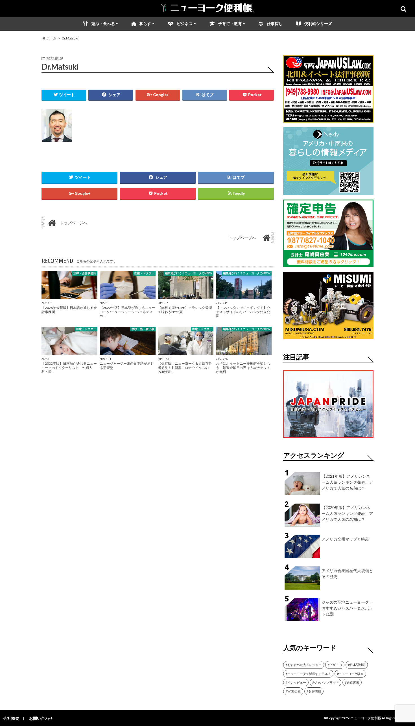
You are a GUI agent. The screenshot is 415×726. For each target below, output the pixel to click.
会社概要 (11, 718)
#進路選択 (352, 682)
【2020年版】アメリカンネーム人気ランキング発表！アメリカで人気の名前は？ (347, 513)
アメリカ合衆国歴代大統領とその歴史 (347, 573)
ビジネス (185, 23)
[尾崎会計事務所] (328, 263)
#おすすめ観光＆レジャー (304, 665)
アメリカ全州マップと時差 (345, 539)
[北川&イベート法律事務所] (328, 119)
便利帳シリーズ (318, 23)
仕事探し (275, 23)
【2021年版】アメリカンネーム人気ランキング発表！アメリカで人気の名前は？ (347, 482)
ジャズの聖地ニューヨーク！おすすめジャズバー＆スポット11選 (347, 608)
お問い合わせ (41, 718)
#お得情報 (314, 691)
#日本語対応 (356, 665)
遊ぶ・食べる (103, 23)
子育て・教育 (230, 23)
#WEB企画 (293, 691)
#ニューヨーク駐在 (350, 674)
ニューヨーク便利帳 (366, 718)
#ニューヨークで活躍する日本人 (308, 674)
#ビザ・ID (335, 665)
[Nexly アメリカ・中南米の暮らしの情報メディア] (328, 191)
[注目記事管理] (328, 438)
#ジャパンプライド (325, 682)
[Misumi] (328, 335)
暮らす (145, 23)
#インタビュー (296, 682)
